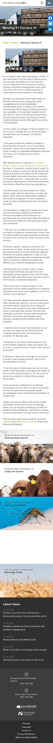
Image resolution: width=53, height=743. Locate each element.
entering (7, 422)
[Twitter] (50, 23)
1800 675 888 (26, 684)
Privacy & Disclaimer (26, 734)
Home (6, 43)
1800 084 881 (26, 697)
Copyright (26, 727)
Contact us (26, 730)
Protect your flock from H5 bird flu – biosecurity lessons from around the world (24, 614)
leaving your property (26, 422)
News (15, 43)
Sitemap (26, 723)
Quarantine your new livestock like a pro (23, 660)
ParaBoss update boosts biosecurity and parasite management (24, 628)
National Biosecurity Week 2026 (19, 639)
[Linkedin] (50, 29)
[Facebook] (50, 18)
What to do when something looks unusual (24, 650)
